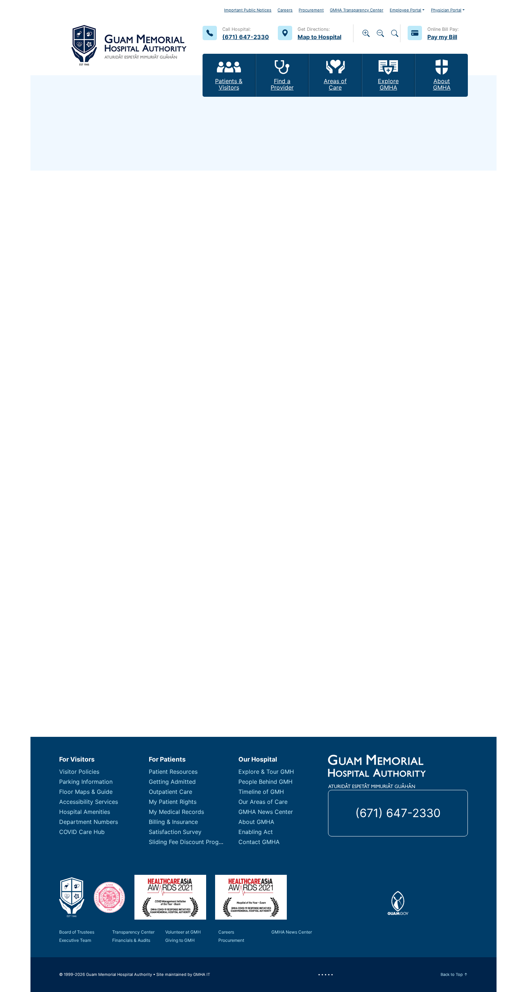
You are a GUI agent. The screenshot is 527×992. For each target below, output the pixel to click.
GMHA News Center (265, 811)
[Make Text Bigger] (366, 33)
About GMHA (256, 821)
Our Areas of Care (263, 801)
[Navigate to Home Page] (129, 38)
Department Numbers (88, 821)
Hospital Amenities (84, 811)
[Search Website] (394, 33)
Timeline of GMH (261, 791)
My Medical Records (176, 811)
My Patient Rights (172, 801)
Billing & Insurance (173, 821)
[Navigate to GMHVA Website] (109, 897)
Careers (285, 10)
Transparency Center (133, 932)
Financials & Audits (131, 940)
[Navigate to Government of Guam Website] (398, 902)
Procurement (311, 10)
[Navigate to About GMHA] (71, 897)
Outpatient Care (170, 791)
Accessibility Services (88, 801)
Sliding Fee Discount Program (189, 841)
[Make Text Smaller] (380, 33)
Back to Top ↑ (454, 974)
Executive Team (75, 940)
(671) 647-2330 (398, 813)
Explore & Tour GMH (266, 771)
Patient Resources (173, 771)
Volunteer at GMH (183, 932)
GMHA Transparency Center (356, 10)
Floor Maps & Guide (86, 791)
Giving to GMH (180, 940)
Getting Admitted (172, 781)
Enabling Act (255, 831)
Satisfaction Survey (175, 831)
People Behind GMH (265, 781)
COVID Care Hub (82, 831)
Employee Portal (405, 10)
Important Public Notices (247, 10)
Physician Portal (446, 10)
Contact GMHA (259, 841)
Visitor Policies (79, 771)
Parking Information (86, 781)
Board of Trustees (76, 932)
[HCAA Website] (170, 897)
